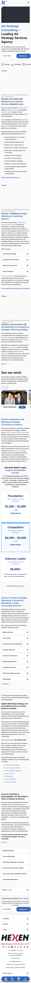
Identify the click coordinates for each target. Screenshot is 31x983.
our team (7, 126)
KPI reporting (9, 776)
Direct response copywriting (13, 770)
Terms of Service (20, 967)
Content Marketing (9, 856)
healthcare (13, 432)
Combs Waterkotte (14, 400)
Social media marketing (12, 765)
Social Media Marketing (10, 879)
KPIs (16, 137)
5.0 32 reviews (15, 950)
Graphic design (9, 773)
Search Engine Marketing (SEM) (13, 868)
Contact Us (23, 56)
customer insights (6, 112)
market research (22, 108)
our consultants (12, 347)
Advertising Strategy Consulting (13, 862)
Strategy (5, 64)
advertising (24, 339)
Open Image (15, 15)
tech (8, 432)
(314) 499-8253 (15, 958)
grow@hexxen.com (15, 961)
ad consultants (18, 450)
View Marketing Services (10, 177)
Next (6, 387)
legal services (21, 432)
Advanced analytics (11, 782)
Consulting (16, 64)
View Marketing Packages (15, 586)
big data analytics (6, 337)
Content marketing (10, 779)
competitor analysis (12, 110)
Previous (2, 387)
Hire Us (4, 364)
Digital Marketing (8, 850)
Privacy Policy (10, 967)
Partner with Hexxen (7, 276)
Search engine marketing (12, 768)
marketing (24, 120)
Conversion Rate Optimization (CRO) (15, 873)
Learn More (5, 684)
